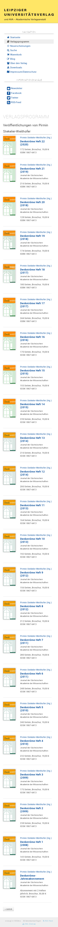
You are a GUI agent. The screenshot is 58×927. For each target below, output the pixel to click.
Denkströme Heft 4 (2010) (31, 742)
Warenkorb (16, 54)
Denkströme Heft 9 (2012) (31, 574)
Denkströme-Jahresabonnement (32, 877)
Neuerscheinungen (20, 45)
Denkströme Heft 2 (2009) (31, 809)
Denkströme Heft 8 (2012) (31, 607)
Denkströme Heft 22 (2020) (32, 143)
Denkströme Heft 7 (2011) (31, 641)
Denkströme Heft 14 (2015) (32, 405)
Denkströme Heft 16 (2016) (32, 338)
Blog (12, 58)
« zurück (8, 909)
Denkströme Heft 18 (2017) (32, 271)
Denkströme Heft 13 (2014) (32, 439)
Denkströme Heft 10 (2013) (32, 540)
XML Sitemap (30, 924)
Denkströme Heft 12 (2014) (32, 473)
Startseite (15, 37)
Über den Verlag (18, 63)
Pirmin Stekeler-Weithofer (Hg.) (36, 137)
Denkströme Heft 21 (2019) (32, 170)
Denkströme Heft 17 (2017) (32, 304)
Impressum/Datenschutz (23, 71)
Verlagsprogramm (19, 41)
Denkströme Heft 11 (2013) (32, 506)
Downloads (16, 67)
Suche (13, 50)
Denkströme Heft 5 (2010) (31, 708)
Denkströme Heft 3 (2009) (31, 776)
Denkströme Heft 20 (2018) (32, 203)
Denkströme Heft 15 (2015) (32, 372)
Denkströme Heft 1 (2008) (31, 843)
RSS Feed (49, 921)
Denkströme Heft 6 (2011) (31, 675)
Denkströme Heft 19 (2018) (32, 237)
